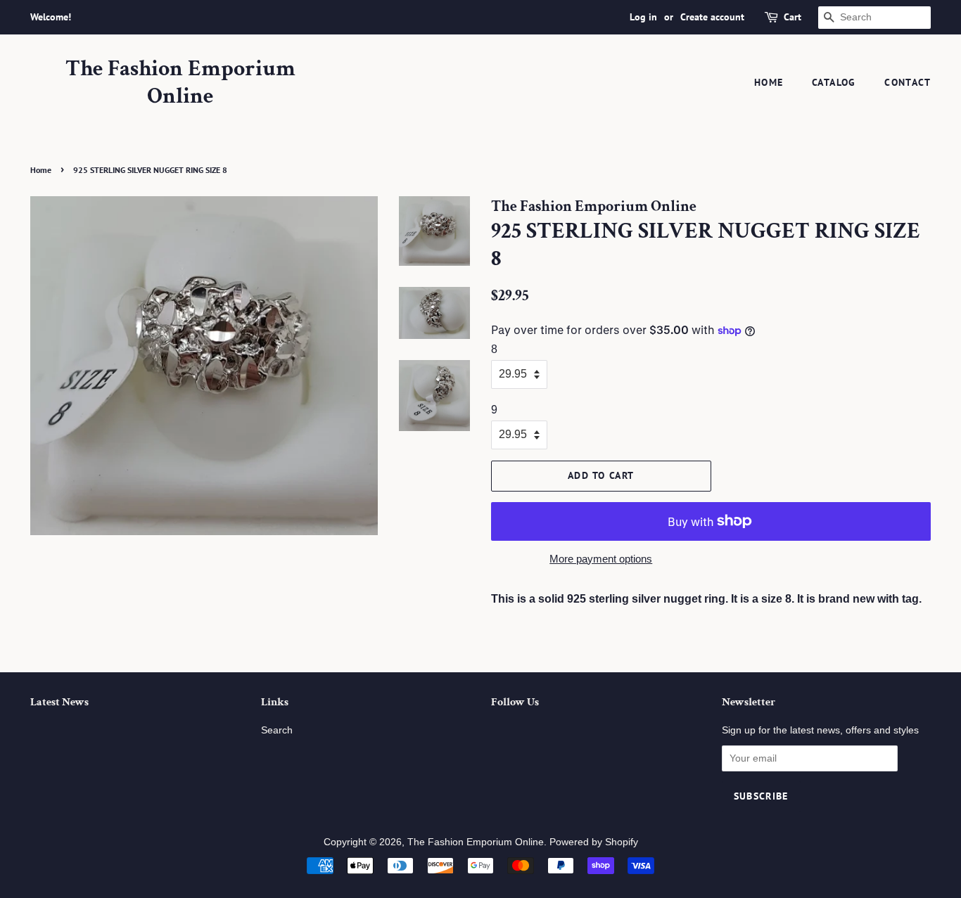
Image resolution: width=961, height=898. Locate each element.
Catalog (834, 82)
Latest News (59, 702)
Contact (907, 82)
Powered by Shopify (593, 842)
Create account (712, 17)
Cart (792, 17)
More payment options (600, 559)
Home (769, 82)
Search (277, 730)
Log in (643, 17)
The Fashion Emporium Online (180, 83)
